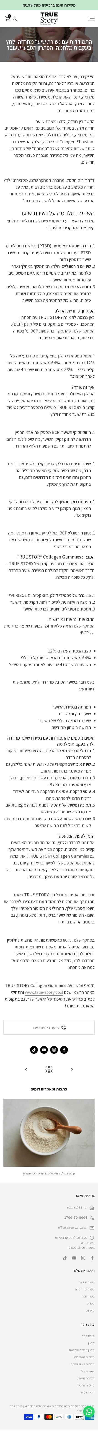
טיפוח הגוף (88, 1296)
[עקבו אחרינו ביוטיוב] (44, 1050)
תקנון (91, 1343)
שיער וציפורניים (46, 1028)
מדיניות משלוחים (84, 1357)
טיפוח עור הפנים (85, 1289)
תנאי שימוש (88, 1392)
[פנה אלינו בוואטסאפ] (89, 1411)
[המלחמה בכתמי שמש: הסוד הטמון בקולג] (26, 1070)
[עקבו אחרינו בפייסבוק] (64, 1050)
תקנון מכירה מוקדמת (82, 1350)
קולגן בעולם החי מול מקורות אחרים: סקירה (49, 1173)
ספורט (91, 1303)
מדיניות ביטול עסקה (83, 1364)
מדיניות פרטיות (85, 1385)
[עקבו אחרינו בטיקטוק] (34, 1050)
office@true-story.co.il (72, 1228)
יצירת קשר (88, 1336)
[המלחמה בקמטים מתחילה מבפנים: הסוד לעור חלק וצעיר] (71, 1070)
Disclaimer (88, 1371)
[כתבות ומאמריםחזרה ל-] (49, 1070)
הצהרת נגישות (86, 1378)
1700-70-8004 (75, 1217)
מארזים (90, 1310)
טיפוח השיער (87, 1282)
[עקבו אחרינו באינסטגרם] (54, 1050)
